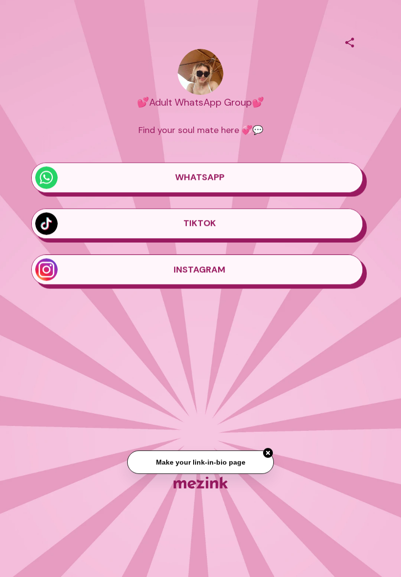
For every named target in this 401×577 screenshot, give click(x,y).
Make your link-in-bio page (200, 462)
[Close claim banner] (268, 453)
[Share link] (350, 41)
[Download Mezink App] (201, 482)
